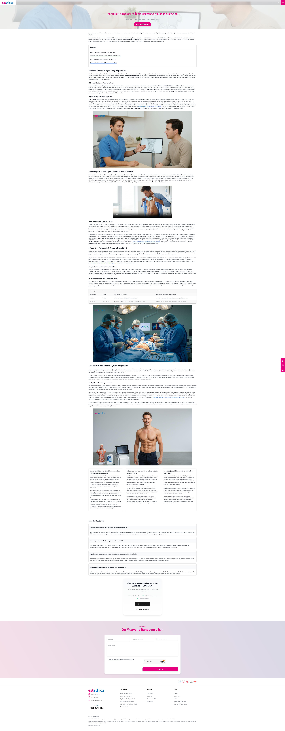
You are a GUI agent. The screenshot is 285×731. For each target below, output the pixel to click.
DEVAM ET (160, 669)
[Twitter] (191, 681)
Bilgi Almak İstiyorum (142, 24)
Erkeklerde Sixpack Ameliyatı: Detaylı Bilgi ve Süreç (102, 52)
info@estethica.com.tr (96, 700)
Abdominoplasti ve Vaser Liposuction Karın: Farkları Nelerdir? (105, 55)
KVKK (175, 698)
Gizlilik (176, 693)
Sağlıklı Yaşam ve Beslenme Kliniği (128, 704)
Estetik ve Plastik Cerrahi (126, 696)
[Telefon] (283, 370)
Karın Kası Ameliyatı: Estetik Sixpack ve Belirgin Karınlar (104, 263)
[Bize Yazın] (283, 360)
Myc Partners (150, 701)
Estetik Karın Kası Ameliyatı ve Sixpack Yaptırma (149, 106)
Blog (131, 19)
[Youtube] (195, 681)
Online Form (177, 696)
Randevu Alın (143, 604)
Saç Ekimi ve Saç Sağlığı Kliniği (127, 698)
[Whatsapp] (283, 365)
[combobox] (157, 639)
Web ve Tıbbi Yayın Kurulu (180, 704)
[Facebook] (179, 681)
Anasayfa (127, 19)
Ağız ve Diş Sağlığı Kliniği (126, 693)
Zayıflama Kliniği (124, 706)
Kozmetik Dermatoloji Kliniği (127, 701)
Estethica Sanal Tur (152, 698)
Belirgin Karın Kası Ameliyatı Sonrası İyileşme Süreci (103, 59)
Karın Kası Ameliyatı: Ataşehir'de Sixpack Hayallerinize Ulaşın (168, 397)
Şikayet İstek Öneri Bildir (180, 701)
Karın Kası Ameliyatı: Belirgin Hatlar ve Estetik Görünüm (146, 241)
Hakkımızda (150, 693)
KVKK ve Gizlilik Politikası (114, 659)
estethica (149, 696)
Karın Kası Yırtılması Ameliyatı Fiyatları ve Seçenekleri (103, 63)
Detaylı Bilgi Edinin (144, 609)
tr (276, 2)
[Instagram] (183, 681)
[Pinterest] (187, 681)
